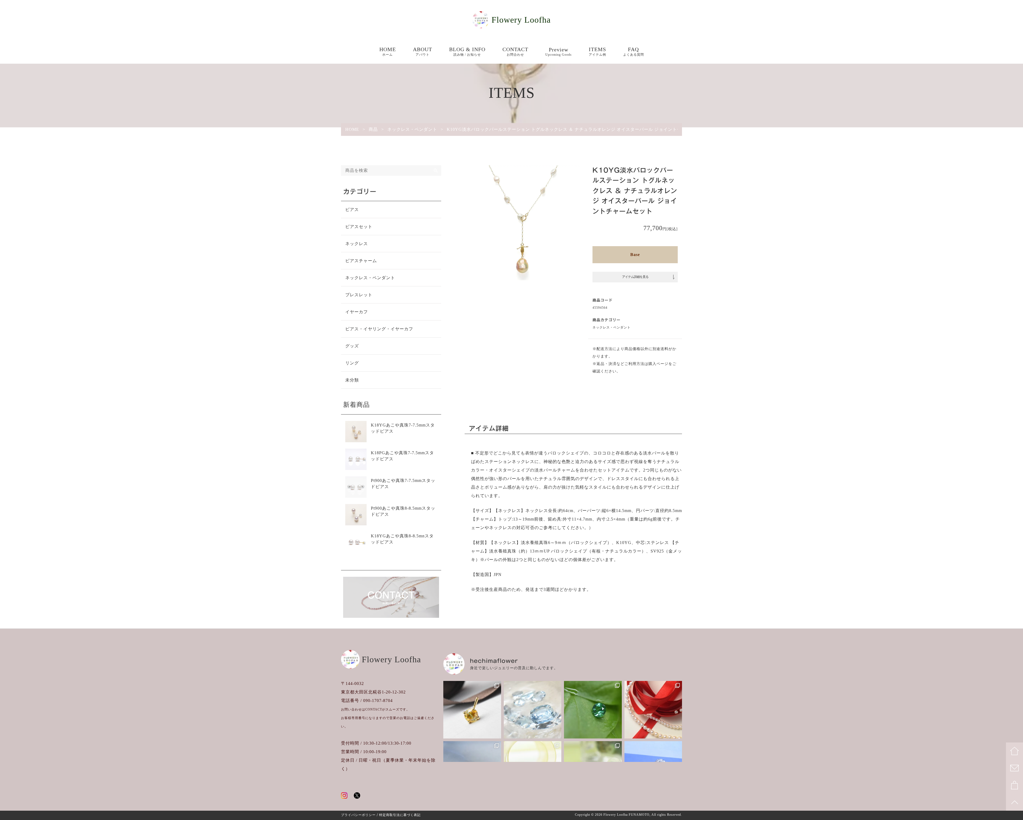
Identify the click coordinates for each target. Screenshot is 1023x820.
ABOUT (422, 51)
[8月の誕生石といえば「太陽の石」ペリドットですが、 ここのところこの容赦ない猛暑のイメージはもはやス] (472, 710)
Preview (558, 51)
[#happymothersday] (653, 710)
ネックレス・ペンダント (611, 327)
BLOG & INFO (467, 51)
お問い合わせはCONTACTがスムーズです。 (375, 709)
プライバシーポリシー (358, 815)
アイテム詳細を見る (635, 277)
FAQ (633, 51)
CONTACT (515, 51)
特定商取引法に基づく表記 (400, 815)
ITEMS (597, 51)
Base (635, 254)
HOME (387, 51)
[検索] (436, 170)
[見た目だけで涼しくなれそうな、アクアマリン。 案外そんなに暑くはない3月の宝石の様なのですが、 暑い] (533, 710)
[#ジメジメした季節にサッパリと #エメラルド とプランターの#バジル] (593, 710)
